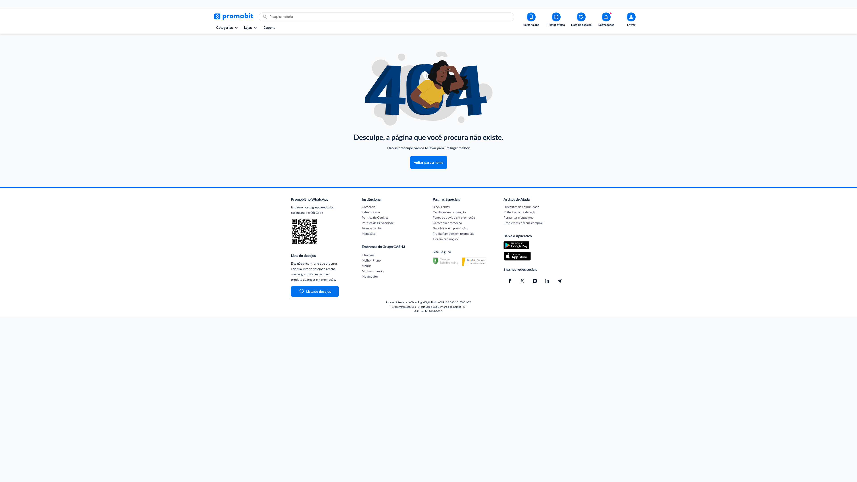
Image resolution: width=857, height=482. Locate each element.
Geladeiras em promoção (450, 228)
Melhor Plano (371, 260)
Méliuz (366, 266)
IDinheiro (368, 255)
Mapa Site (368, 233)
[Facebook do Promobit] (509, 281)
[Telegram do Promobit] (559, 281)
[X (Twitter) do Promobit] (522, 281)
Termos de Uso (372, 228)
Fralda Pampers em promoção (453, 233)
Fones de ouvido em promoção (454, 217)
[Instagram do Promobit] (534, 281)
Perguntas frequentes (518, 217)
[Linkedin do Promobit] (547, 281)
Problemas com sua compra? (523, 223)
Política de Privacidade (378, 223)
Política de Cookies (375, 217)
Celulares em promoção (449, 212)
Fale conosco (371, 212)
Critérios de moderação (519, 212)
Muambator (370, 276)
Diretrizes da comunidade (521, 207)
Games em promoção (447, 223)
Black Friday (441, 207)
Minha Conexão (373, 271)
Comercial (369, 207)
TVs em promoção (445, 239)
